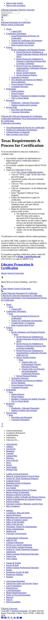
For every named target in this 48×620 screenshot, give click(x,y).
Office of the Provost (14, 524)
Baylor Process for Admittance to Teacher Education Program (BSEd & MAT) (31, 54)
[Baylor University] (9, 10)
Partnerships (11, 89)
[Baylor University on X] (11, 618)
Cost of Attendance (14, 586)
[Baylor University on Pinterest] (17, 618)
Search (9, 465)
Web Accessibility (13, 602)
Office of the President (15, 522)
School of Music (12, 501)
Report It (9, 597)
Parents (9, 570)
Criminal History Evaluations (23, 43)
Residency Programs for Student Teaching (28, 96)
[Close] (2, 17)
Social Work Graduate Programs (19, 547)
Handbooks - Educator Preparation (25, 103)
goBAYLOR (11, 540)
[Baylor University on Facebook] (5, 618)
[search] (2, 20)
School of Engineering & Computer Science (24, 499)
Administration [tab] (12, 435)
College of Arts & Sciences (17, 474)
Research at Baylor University (18, 495)
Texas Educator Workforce (22, 84)
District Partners (17, 91)
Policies (9, 47)
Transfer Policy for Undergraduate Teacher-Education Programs (31, 364)
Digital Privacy (12, 588)
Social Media (11, 467)
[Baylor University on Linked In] (14, 618)
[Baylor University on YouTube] (20, 618)
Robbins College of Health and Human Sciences (25, 497)
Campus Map (11, 456)
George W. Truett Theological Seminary (22, 478)
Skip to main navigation (15, 5)
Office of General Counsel (17, 520)
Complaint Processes (19, 86)
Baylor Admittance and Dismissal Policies (28, 50)
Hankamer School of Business (18, 483)
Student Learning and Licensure (24, 105)
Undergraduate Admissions (17, 538)
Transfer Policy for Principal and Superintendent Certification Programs (33, 371)
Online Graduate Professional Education (22, 554)
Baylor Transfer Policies (26, 73)
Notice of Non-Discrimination (18, 595)
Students (9, 577)
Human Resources (13, 515)
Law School (11, 488)
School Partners (17, 93)
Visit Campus (11, 559)
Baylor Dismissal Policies (26, 75)
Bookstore (10, 451)
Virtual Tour (11, 556)
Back (11, 307)
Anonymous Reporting (15, 581)
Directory (10, 458)
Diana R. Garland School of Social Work (22, 476)
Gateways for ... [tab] (12, 440)
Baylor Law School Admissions (19, 545)
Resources (10, 100)
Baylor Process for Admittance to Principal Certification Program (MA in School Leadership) (31, 61)
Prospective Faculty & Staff (17, 572)
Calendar (9, 453)
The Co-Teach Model (20, 98)
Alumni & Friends (13, 563)
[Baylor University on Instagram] (8, 618)
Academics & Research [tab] (15, 433)
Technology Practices (20, 77)
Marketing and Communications (19, 517)
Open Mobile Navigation (14, 20)
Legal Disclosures (13, 590)
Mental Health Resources (16, 593)
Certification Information (16, 34)
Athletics (9, 446)
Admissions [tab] (11, 437)
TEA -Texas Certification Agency (30, 172)
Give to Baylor (12, 460)
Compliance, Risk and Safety (18, 513)
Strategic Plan (11, 469)
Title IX (9, 600)
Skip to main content (14, 3)
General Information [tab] (14, 431)
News (8, 463)
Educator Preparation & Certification (16, 22)
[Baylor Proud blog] (2, 618)
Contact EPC (16, 31)
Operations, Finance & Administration (21, 527)
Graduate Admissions (14, 542)
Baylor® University (20, 611)
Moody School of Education (12, 25)
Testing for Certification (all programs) (26, 40)
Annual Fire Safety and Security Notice (22, 583)
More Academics (13, 506)
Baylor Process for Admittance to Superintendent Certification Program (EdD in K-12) (31, 68)
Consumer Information (20, 112)
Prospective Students (14, 574)
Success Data (11, 107)
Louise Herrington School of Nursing (21, 490)
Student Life (11, 531)
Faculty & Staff (12, 565)
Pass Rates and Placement (21, 110)
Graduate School (13, 481)
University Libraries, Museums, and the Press (24, 504)
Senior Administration (15, 529)
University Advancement (16, 533)
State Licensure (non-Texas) (22, 45)
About (8, 29)
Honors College (12, 485)
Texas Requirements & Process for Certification (25, 127)
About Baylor (11, 444)
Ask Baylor (10, 449)
